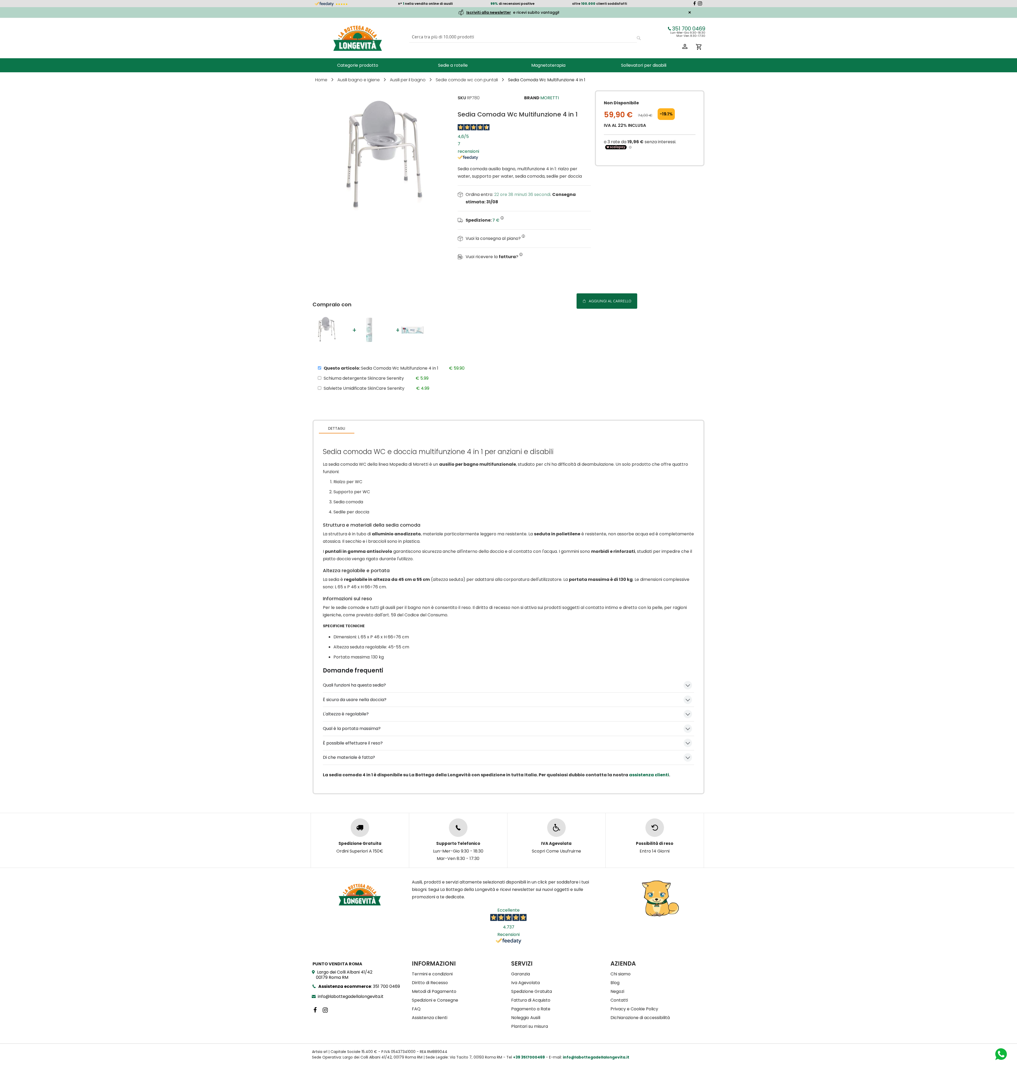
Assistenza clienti (429, 1018)
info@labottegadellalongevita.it (350, 996)
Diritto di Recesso (430, 983)
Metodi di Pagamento (434, 991)
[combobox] (523, 37)
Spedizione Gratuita (531, 991)
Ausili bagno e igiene (359, 80)
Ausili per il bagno (408, 80)
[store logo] (358, 38)
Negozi (617, 991)
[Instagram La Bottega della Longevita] (700, 4)
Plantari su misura (529, 1026)
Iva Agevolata (525, 983)
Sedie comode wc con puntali (467, 80)
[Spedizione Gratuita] (360, 827)
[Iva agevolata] (556, 827)
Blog (614, 983)
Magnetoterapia (548, 65)
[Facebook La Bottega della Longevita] (695, 4)
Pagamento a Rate (530, 1009)
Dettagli (336, 428)
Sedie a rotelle (453, 65)
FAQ (416, 1009)
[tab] (336, 428)
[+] (328, 342)
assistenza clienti (649, 775)
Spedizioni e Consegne (435, 1000)
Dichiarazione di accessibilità (640, 1018)
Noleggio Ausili (525, 1018)
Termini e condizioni (432, 974)
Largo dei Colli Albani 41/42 (344, 974)
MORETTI (549, 98)
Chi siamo (620, 974)
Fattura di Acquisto (530, 1000)
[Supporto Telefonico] (458, 827)
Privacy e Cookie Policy (634, 1009)
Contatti (619, 1000)
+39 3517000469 (529, 1057)
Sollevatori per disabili (643, 65)
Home (321, 80)
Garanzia (520, 974)
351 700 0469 (688, 28)
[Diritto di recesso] (654, 827)
